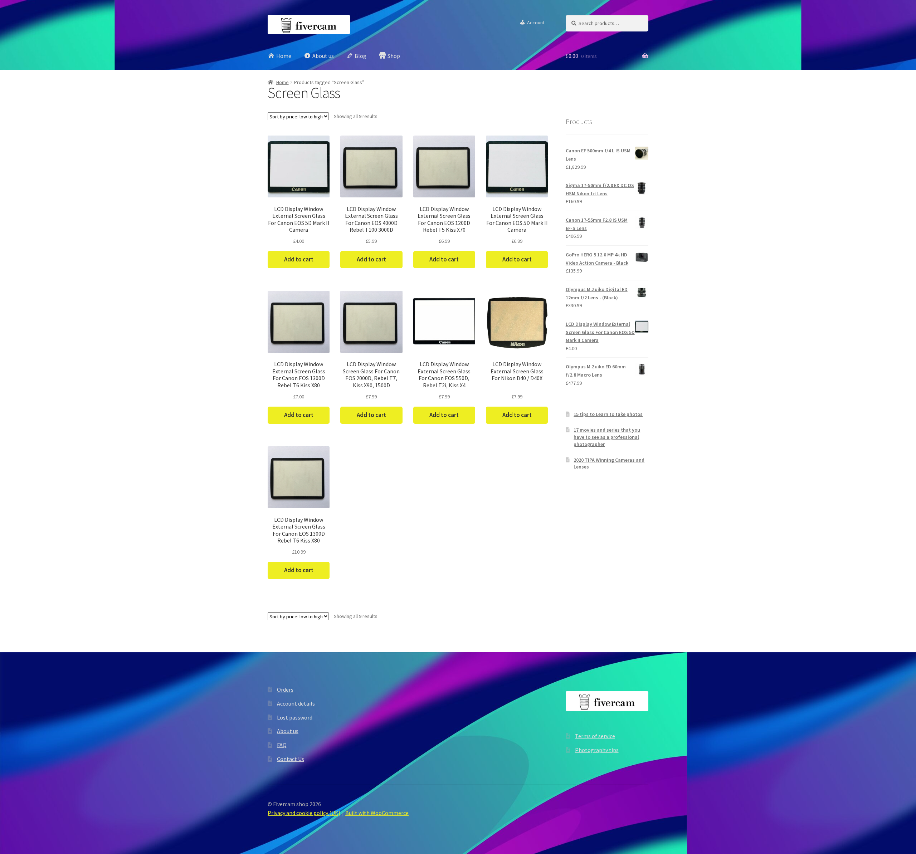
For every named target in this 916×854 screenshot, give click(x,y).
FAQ (282, 745)
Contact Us (290, 758)
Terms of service (595, 736)
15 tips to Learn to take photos (608, 414)
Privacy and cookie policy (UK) (304, 812)
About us (287, 731)
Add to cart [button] (298, 259)
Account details (296, 703)
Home (282, 82)
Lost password (294, 717)
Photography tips (597, 750)
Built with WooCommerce (377, 812)
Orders (285, 689)
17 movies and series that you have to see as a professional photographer (607, 437)
